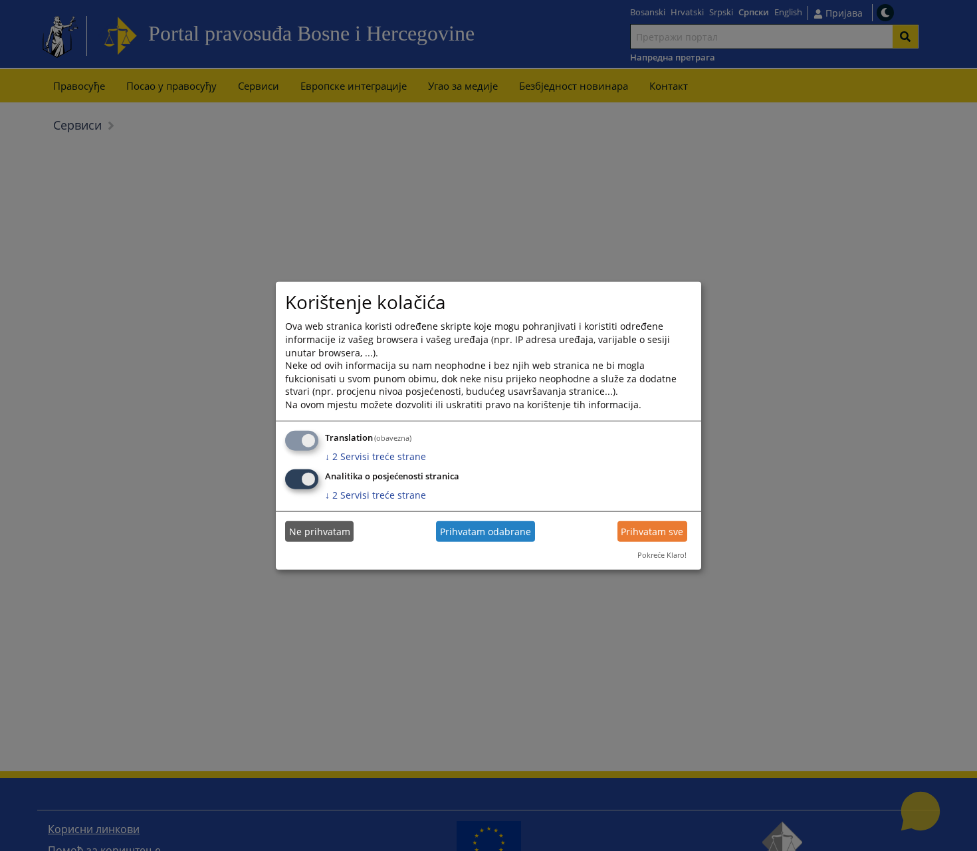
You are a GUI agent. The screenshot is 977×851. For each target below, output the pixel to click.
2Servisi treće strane (375, 455)
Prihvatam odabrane (485, 531)
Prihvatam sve (652, 531)
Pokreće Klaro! (662, 555)
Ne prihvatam (319, 531)
